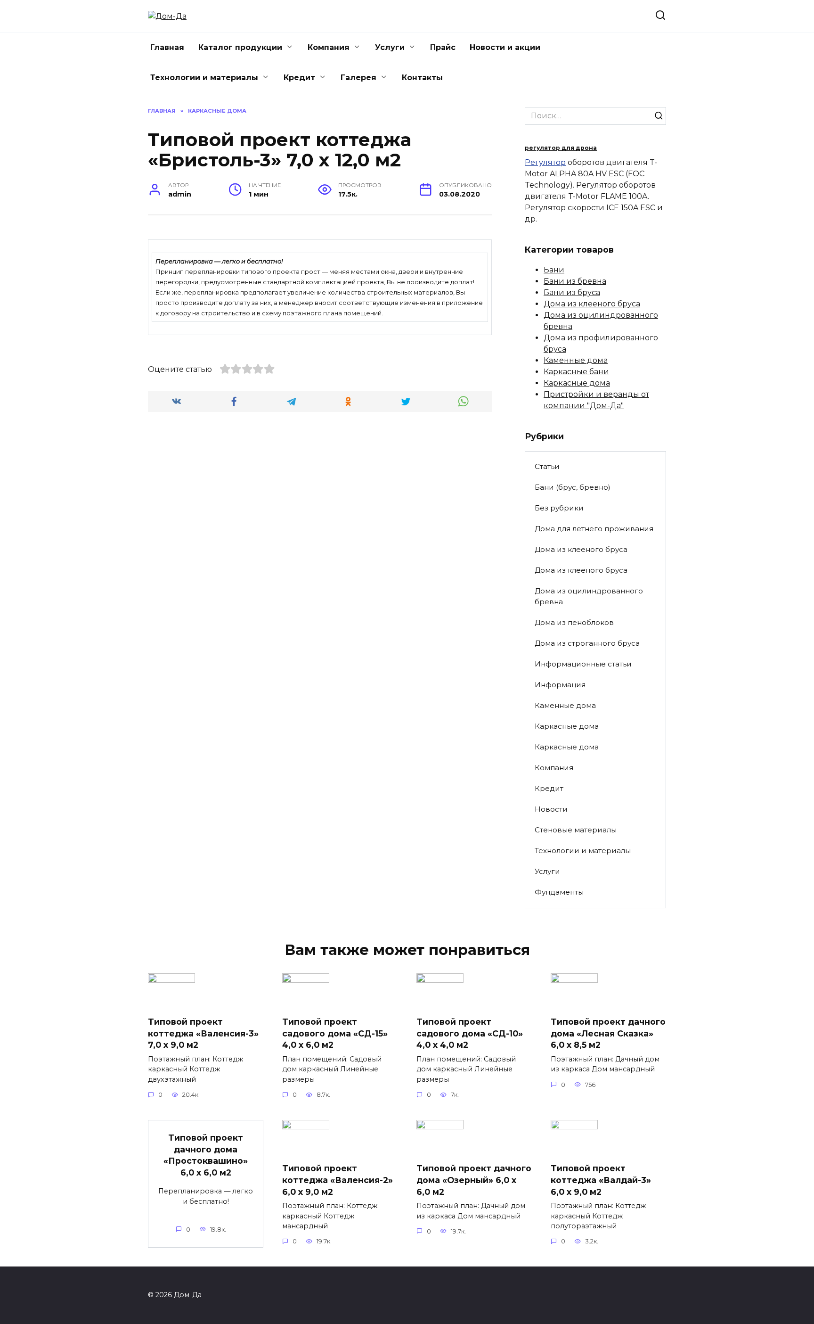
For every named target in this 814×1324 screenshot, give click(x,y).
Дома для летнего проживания (594, 528)
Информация (560, 684)
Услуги (390, 47)
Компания (329, 47)
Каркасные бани (576, 371)
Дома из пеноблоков (574, 622)
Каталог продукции (240, 47)
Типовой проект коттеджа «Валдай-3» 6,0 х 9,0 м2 (601, 1179)
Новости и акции (505, 47)
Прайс (443, 47)
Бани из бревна (575, 281)
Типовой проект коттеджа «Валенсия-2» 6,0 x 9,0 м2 (337, 1179)
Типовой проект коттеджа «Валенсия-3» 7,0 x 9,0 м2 (203, 1033)
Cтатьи (547, 466)
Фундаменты (559, 892)
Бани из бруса (572, 292)
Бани (554, 269)
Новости (551, 809)
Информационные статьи (583, 663)
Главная (167, 47)
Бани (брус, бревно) (572, 487)
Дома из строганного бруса (587, 643)
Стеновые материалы (576, 829)
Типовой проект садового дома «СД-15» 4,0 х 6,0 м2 (335, 1033)
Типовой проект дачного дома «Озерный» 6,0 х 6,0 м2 (473, 1179)
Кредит (299, 77)
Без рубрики (559, 507)
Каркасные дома (577, 382)
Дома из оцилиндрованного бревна (589, 596)
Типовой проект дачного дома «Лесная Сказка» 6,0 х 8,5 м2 (608, 1033)
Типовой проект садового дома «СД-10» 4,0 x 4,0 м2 (469, 1033)
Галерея (358, 77)
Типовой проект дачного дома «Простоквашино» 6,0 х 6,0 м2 (205, 1155)
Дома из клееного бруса (592, 303)
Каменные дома (576, 360)
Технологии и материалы (204, 77)
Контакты (422, 77)
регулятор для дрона (561, 147)
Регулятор (545, 162)
